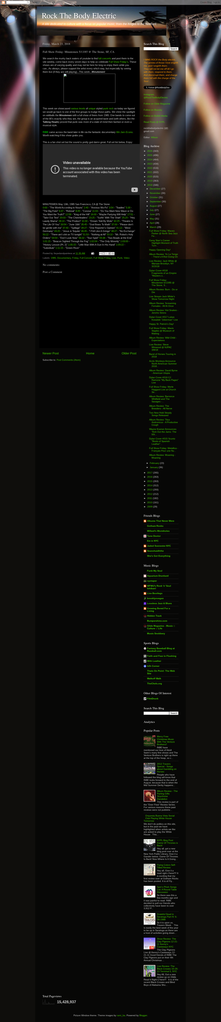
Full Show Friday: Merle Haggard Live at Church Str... (162, 389)
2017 (150, 472)
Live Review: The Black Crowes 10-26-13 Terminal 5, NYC (167, 969)
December (155, 189)
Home (90, 353)
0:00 (45, 207)
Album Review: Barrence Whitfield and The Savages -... (161, 399)
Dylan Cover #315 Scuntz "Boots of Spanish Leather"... (162, 441)
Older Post (129, 353)
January (154, 467)
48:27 (114, 231)
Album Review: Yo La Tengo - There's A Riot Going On (163, 255)
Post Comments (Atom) (69, 360)
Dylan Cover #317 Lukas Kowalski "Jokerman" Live (163, 318)
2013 (150, 489)
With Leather (154, 661)
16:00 (93, 214)
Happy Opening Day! (160, 250)
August (154, 206)
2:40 (86, 207)
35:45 (84, 224)
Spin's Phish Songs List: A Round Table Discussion (167, 889)
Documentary (64, 258)
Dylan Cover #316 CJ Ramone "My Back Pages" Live (163, 380)
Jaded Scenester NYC (159, 546)
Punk (119, 258)
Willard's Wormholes (158, 531)
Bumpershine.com (157, 621)
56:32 (81, 238)
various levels (78, 108)
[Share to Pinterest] (113, 253)
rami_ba (121, 1015)
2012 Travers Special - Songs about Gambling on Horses (167, 768)
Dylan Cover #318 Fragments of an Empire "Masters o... (163, 273)
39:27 (84, 228)
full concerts (104, 58)
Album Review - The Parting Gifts (167, 795)
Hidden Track (154, 616)
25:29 (125, 217)
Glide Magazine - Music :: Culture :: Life (161, 627)
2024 (150, 159)
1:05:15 (72, 244)
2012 (150, 494)
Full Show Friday (102, 258)
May (152, 219)
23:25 (92, 217)
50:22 (46, 234)
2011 (150, 498)
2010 (150, 502)
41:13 (119, 228)
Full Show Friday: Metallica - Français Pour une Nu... (163, 449)
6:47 (61, 211)
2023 (150, 164)
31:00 (85, 221)
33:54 (63, 224)
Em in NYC (153, 541)
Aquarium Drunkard (158, 576)
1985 (53, 258)
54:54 (54, 238)
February (155, 463)
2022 (150, 168)
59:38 (102, 238)
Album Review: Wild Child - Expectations (163, 339)
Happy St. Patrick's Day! (161, 324)
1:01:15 (46, 241)
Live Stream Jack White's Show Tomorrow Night (162, 297)
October (154, 197)
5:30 (128, 207)
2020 (150, 176)
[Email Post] (92, 253)
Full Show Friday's (118, 62)
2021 (150, 172)
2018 (150, 185)
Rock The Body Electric (79, 15)
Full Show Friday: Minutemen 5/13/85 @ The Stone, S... (161, 283)
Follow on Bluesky (153, 110)
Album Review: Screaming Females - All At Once (162, 304)
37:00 (114, 224)
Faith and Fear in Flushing (161, 656)
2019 (150, 181)
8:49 (78, 211)
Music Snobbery (156, 633)
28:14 (61, 221)
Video (127, 258)
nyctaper (152, 581)
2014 (150, 485)
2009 (150, 506)
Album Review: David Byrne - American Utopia (163, 371)
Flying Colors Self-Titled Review (166, 866)
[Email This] (100, 253)
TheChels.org (154, 683)
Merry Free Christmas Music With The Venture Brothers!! (166, 740)
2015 (150, 481)
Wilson (154, 137)
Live (114, 258)
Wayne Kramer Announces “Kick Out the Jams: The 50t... (162, 432)
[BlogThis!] (103, 253)
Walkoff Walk (154, 678)
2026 (150, 151)
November (155, 193)
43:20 (57, 231)
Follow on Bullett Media (155, 116)
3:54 (111, 207)
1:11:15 (59, 248)
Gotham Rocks (155, 526)
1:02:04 (93, 241)
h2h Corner (153, 666)
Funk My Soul (154, 571)
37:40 (65, 228)
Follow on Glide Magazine (157, 104)
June (152, 214)
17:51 (130, 214)
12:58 (68, 214)
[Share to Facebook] (109, 253)
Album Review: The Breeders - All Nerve (160, 407)
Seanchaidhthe (155, 551)
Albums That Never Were (160, 521)
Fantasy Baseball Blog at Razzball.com (161, 649)
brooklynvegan (155, 598)
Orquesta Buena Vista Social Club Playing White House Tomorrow (159, 818)
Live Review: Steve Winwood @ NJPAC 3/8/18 (160, 347)
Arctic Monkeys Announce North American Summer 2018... (163, 363)
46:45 (84, 231)
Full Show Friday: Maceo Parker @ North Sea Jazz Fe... (163, 233)
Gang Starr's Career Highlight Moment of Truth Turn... (163, 243)
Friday (75, 258)
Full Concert (86, 258)
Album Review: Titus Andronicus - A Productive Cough (163, 422)
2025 (150, 155)
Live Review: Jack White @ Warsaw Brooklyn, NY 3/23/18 (163, 263)
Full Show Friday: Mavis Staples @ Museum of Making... (161, 331)
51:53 (86, 234)
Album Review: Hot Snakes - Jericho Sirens (163, 311)
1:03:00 (124, 241)
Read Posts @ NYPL (154, 122)
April (152, 223)
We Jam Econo (124, 132)
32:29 (116, 221)
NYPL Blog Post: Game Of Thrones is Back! (167, 843)
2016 (150, 477)
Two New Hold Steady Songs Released (160, 414)
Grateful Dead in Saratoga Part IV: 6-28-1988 (167, 917)
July (152, 210)
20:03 (63, 217)
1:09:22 (120, 244)
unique (91, 108)
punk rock (108, 108)
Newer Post (51, 353)
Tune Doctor (154, 536)
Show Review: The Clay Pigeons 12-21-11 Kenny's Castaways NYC (167, 943)
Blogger (143, 1015)
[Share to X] (106, 253)
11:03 (95, 211)
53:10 (110, 234)
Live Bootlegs (154, 593)
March (153, 227)
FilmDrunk (152, 698)
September (156, 201)
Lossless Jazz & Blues (159, 603)
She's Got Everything (158, 556)
